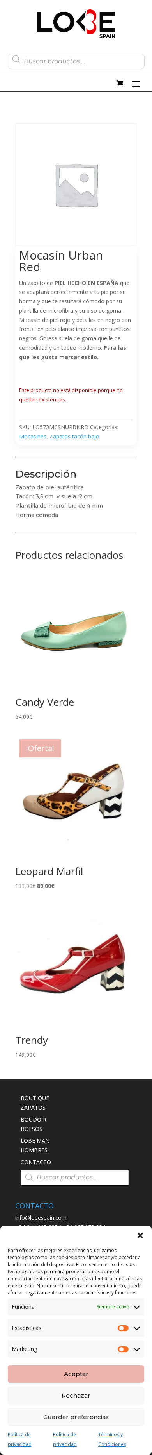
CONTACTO (36, 1162)
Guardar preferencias (76, 1417)
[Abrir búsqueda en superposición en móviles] (76, 59)
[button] (140, 1235)
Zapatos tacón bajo (74, 436)
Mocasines (32, 436)
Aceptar (76, 1374)
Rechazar (76, 1395)
